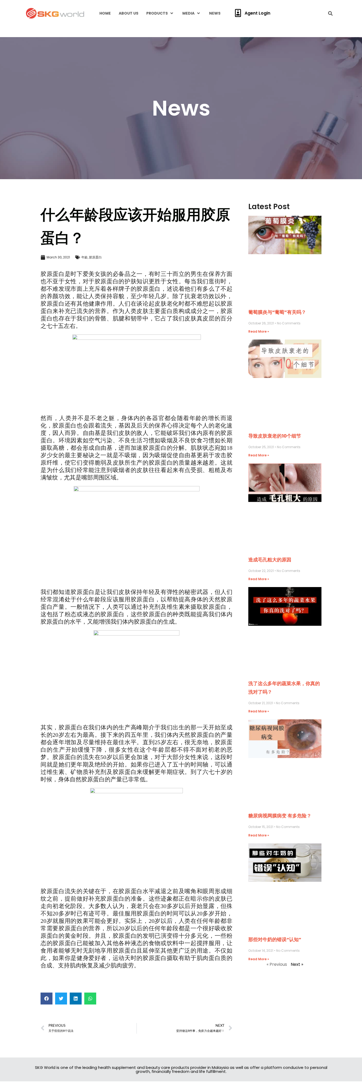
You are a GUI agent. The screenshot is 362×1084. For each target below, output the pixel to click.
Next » (297, 964)
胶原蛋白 (95, 257)
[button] (46, 998)
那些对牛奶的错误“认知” (274, 939)
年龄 (84, 257)
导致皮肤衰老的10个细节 (274, 436)
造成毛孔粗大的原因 (269, 559)
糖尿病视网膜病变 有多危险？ (279, 815)
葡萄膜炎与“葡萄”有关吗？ (277, 312)
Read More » (258, 331)
